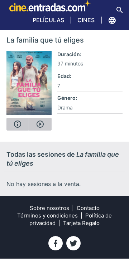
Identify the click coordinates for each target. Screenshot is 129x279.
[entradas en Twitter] (73, 243)
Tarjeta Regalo (81, 223)
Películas (48, 20)
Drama (65, 107)
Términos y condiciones (47, 215)
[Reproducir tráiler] (40, 124)
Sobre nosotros (49, 208)
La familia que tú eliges (45, 40)
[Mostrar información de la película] (17, 124)
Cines (86, 20)
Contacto (88, 208)
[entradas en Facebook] (55, 243)
